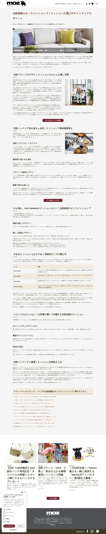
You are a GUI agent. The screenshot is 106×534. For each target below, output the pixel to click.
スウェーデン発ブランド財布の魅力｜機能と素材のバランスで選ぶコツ (33, 420)
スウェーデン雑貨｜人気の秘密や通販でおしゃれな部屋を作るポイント (33, 413)
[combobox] (22, 492)
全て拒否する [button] (20, 526)
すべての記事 (53, 498)
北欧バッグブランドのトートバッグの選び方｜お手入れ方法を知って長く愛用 (35, 396)
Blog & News (60, 4)
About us (77, 4)
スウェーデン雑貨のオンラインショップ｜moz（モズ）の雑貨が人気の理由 (34, 406)
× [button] (24, 492)
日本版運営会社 (80, 531)
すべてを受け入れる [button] (9, 526)
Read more (18, 506)
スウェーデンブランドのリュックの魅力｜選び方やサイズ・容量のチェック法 (35, 416)
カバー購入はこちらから (53, 200)
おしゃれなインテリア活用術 (53, 120)
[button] (14, 530)
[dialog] (14, 511)
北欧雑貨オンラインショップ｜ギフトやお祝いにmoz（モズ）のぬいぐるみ (34, 423)
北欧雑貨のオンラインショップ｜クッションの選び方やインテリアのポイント (35, 426)
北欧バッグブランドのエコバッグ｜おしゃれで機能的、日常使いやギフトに (34, 400)
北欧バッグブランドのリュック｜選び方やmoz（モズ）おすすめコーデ (33, 403)
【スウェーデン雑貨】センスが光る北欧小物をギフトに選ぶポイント (33, 410)
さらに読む (41, 488)
